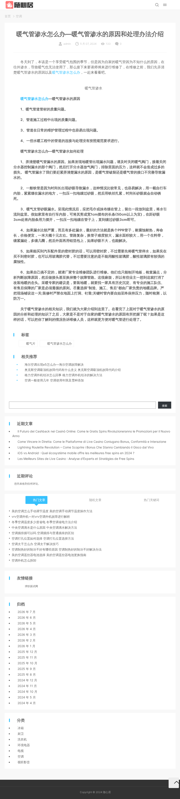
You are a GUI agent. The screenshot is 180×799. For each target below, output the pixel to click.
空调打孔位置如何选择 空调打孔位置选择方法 (43, 538)
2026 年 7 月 (27, 612)
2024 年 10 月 (27, 691)
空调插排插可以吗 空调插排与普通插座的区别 (43, 533)
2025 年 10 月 (27, 663)
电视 (21, 751)
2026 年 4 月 (27, 629)
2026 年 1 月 (26, 646)
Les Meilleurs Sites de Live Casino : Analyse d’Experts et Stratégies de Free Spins (76, 459)
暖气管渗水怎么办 (66, 72)
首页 (8, 16)
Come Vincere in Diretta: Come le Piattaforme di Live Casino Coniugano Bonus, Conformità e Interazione (92, 441)
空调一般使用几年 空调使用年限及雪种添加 (54, 380)
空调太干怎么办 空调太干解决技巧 (35, 544)
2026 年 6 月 (27, 617)
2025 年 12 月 (27, 652)
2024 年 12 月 (27, 680)
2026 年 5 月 (27, 623)
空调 (19, 16)
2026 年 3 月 (27, 634)
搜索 (164, 405)
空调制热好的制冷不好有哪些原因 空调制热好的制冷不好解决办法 (57, 549)
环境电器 (24, 745)
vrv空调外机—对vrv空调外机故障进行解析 (41, 516)
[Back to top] (174, 783)
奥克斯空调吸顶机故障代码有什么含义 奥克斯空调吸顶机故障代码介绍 (73, 370)
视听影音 (24, 762)
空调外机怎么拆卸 (24, 560)
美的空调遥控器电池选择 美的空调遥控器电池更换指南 (49, 555)
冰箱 (21, 728)
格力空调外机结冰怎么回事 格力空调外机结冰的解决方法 (63, 375)
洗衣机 (22, 739)
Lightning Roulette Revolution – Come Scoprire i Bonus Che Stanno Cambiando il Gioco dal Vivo (86, 447)
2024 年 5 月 (27, 697)
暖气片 (30, 343)
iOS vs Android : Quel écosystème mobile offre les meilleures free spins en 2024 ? (76, 453)
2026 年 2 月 (27, 640)
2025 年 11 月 (27, 657)
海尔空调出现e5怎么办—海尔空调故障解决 (54, 364)
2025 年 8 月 (27, 674)
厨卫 (21, 733)
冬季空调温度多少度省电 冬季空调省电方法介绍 (44, 522)
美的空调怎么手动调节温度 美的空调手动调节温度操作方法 (52, 511)
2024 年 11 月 (27, 686)
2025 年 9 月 (27, 669)
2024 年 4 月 (27, 703)
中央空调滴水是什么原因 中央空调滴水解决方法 (44, 527)
